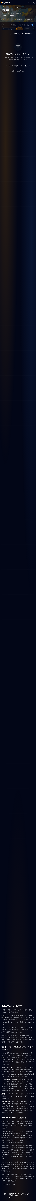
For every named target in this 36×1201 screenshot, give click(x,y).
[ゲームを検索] (29, 2)
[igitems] (5, 2)
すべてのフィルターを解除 (19, 66)
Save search (28, 33)
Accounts (10, 6)
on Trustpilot (7, 15)
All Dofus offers (18, 71)
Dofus (3, 6)
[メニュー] (34, 2)
